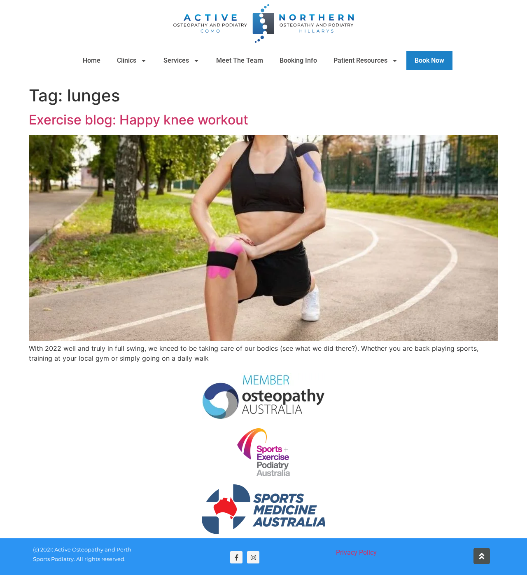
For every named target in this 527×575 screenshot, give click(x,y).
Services (176, 60)
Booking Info (298, 60)
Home (91, 60)
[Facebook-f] (236, 557)
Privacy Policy (356, 552)
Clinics (126, 60)
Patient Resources (360, 60)
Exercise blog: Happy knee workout (138, 120)
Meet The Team (239, 60)
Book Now (429, 60)
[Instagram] (253, 557)
